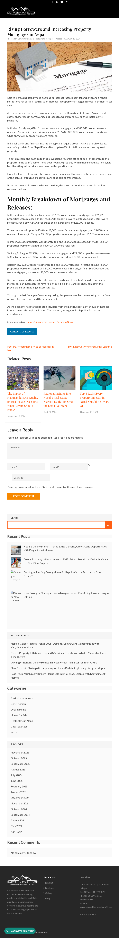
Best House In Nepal (22, 698)
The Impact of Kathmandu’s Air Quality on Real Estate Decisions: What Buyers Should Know (22, 402)
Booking (49, 887)
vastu (14, 732)
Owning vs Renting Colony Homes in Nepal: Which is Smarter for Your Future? (54, 662)
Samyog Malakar (25, 38)
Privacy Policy (88, 914)
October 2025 (19, 758)
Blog (47, 898)
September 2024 (20, 814)
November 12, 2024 (16, 416)
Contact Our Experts (22, 331)
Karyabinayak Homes (37, 932)
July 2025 (16, 775)
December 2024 (20, 797)
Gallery (48, 893)
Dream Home (18, 709)
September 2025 (20, 763)
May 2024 (16, 826)
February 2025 (19, 786)
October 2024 (19, 809)
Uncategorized (19, 726)
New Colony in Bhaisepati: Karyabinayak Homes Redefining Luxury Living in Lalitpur (58, 668)
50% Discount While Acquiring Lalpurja (90, 346)
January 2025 (18, 792)
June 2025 (16, 780)
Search (16, 517)
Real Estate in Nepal (44, 38)
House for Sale (19, 715)
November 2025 (20, 752)
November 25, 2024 (89, 412)
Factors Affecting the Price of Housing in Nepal (49, 321)
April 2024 (16, 831)
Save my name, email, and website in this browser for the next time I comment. (51, 487)
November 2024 (20, 803)
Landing (49, 882)
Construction (18, 703)
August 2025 (18, 769)
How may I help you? (22, 931)
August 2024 (18, 820)
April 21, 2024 (50, 412)
